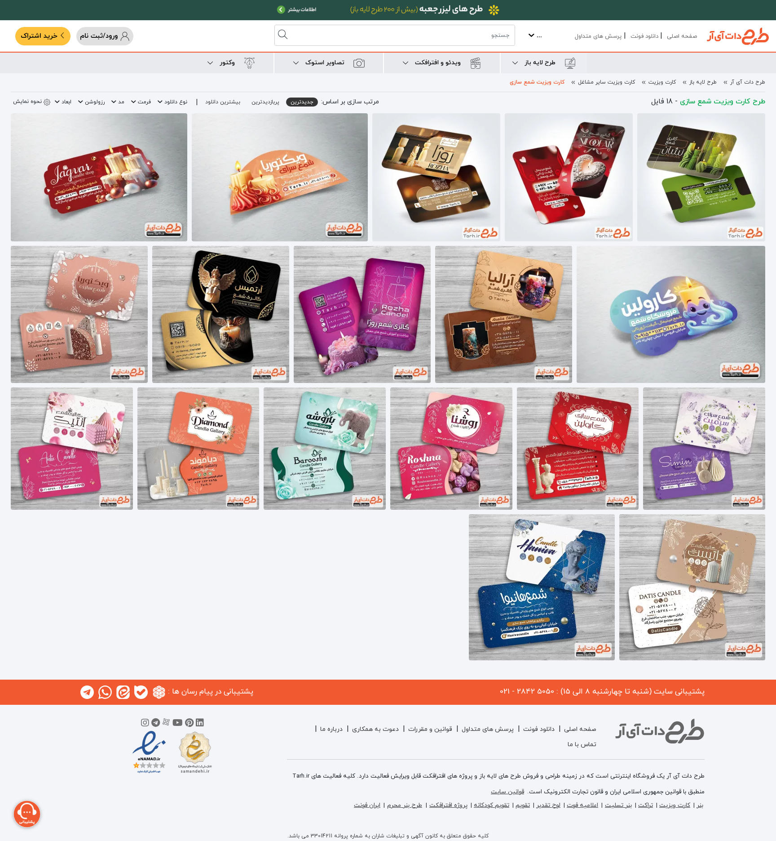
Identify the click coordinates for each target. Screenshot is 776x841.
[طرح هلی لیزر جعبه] (388, 10)
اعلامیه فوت (582, 805)
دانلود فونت (644, 36)
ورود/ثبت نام (100, 36)
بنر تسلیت (618, 805)
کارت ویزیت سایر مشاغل (606, 82)
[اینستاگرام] (145, 724)
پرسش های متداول (598, 36)
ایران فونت (367, 805)
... (538, 35)
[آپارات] (166, 724)
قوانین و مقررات (430, 729)
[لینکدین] (200, 724)
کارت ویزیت (662, 82)
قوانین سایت (507, 792)
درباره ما (331, 729)
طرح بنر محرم (404, 805)
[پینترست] (189, 724)
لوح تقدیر (548, 805)
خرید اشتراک (40, 36)
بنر (700, 805)
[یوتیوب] (177, 724)
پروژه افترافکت (448, 805)
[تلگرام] (155, 724)
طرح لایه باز (703, 82)
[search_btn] (284, 35)
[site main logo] (737, 36)
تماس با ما (582, 744)
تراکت (645, 805)
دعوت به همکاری (375, 729)
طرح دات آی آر (747, 82)
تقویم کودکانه (491, 805)
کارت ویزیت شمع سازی (537, 82)
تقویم (523, 805)
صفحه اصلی (682, 36)
